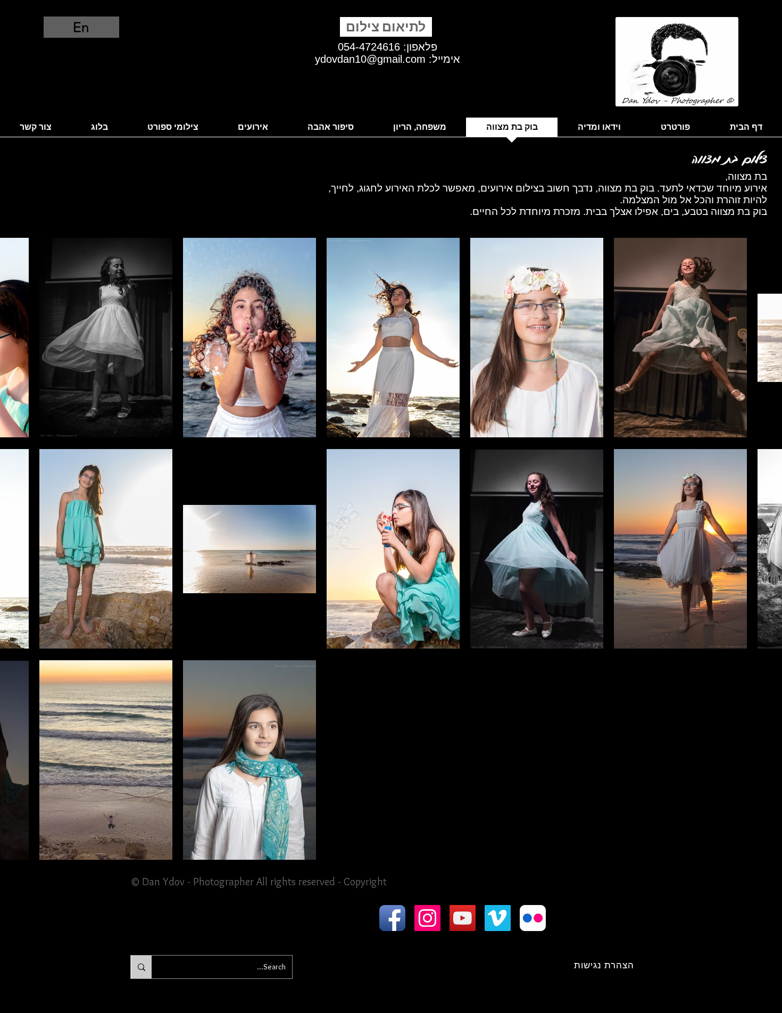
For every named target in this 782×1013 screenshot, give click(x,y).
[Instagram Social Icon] (427, 918)
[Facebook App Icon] (392, 918)
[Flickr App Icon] (533, 918)
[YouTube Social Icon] (463, 918)
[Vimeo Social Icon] (498, 918)
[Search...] (141, 967)
